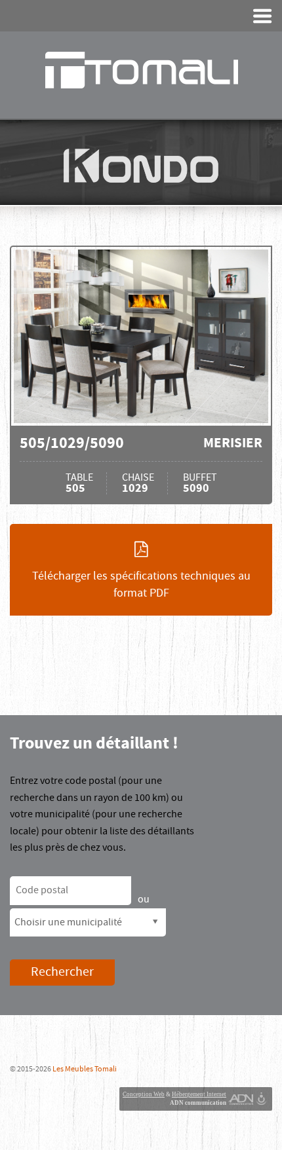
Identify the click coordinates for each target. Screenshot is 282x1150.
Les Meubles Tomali (84, 1069)
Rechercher (62, 971)
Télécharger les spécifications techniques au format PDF (141, 584)
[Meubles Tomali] (141, 70)
